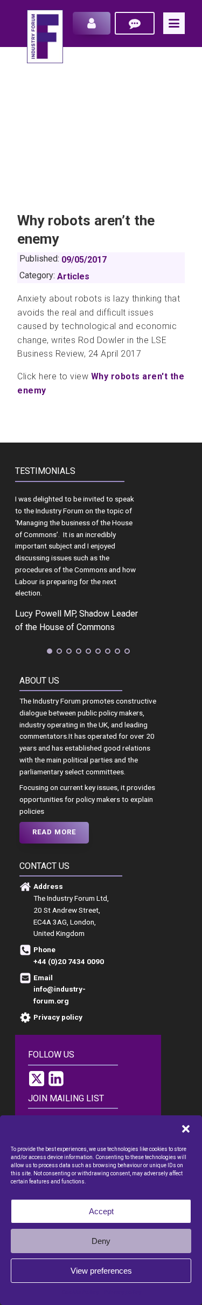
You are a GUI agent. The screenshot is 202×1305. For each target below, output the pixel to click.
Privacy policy (122, 1292)
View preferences (101, 1270)
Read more (54, 832)
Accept (101, 1211)
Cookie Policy (80, 1292)
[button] (185, 1128)
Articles (73, 276)
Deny (101, 1241)
